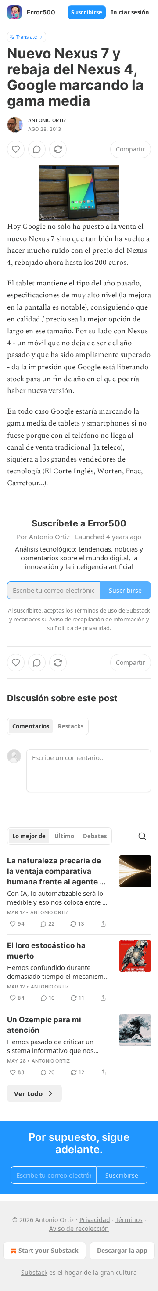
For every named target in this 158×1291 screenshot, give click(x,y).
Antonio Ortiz (47, 120)
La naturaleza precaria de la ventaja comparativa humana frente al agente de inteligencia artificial (58, 871)
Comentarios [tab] (30, 726)
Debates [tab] (95, 836)
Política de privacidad (82, 628)
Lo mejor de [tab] (29, 836)
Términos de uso (95, 610)
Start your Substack (48, 1250)
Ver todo (28, 1093)
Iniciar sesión (130, 12)
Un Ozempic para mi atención (44, 1025)
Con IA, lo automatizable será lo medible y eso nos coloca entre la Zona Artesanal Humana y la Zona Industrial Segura (57, 897)
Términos (129, 1219)
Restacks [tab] (70, 726)
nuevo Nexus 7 (31, 239)
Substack (34, 1272)
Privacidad (94, 1219)
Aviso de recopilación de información (97, 619)
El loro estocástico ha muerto (46, 950)
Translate (26, 36)
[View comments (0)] (37, 149)
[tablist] (48, 726)
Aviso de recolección (79, 1228)
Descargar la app (122, 1250)
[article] (79, 892)
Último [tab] (64, 836)
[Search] (142, 836)
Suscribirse (86, 12)
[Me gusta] (16, 149)
